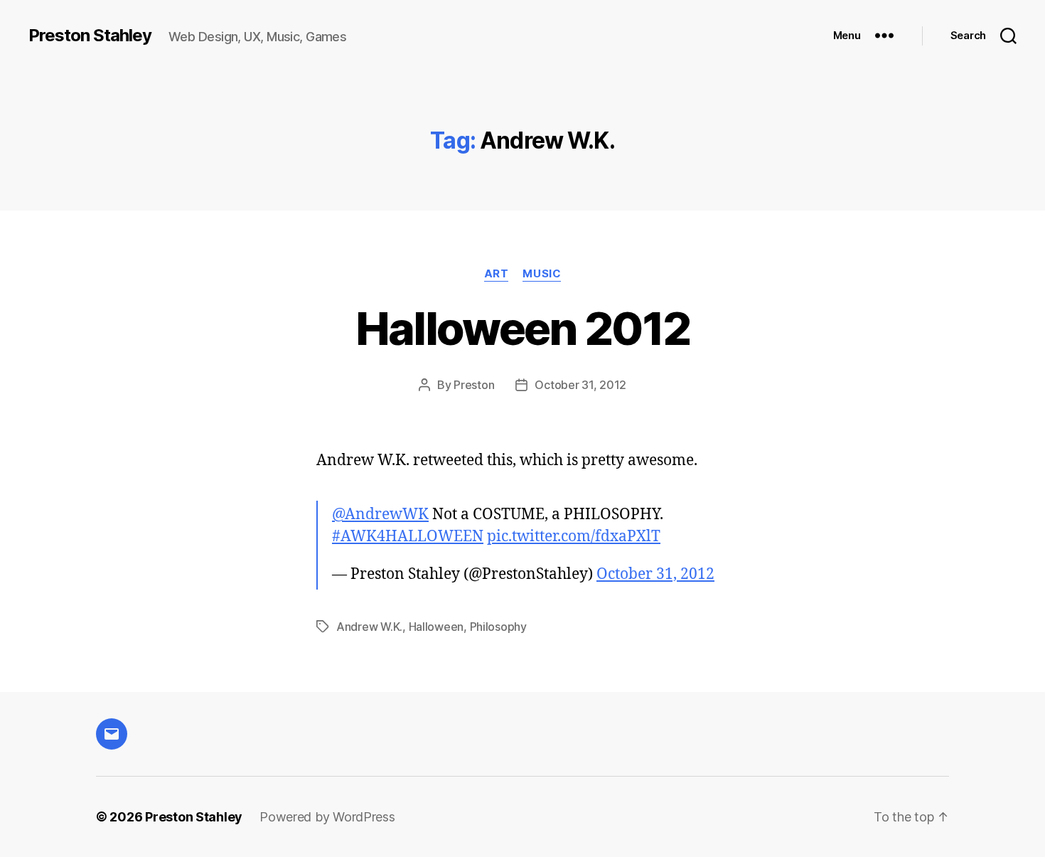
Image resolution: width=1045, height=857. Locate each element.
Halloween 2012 (522, 328)
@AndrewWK (380, 514)
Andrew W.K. (369, 626)
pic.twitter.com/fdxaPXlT (573, 536)
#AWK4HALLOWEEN (407, 536)
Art (496, 273)
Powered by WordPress (327, 816)
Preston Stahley (89, 35)
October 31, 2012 (580, 385)
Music (541, 273)
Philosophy (498, 626)
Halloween (436, 626)
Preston (474, 385)
